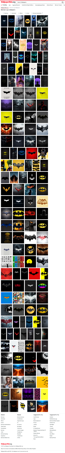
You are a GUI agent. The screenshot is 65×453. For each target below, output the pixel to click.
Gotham (51, 417)
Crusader (52, 428)
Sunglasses (19, 432)
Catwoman (19, 428)
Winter (21, 13)
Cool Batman (20, 418)
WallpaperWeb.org (4, 7)
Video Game (3, 426)
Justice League (20, 430)
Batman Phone (53, 437)
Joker (2, 432)
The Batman (19, 435)
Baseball (19, 433)
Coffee (18, 437)
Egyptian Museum (16, 5)
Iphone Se (36, 435)
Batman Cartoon (20, 417)
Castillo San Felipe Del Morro (27, 5)
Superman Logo (20, 420)
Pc (17, 422)
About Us (3, 448)
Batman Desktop (4, 433)
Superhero (3, 435)
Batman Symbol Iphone (38, 13)
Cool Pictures (36, 417)
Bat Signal (19, 426)
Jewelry (35, 424)
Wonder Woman (37, 433)
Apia (10, 5)
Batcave (6, 13)
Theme (51, 426)
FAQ (19, 448)
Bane (35, 438)
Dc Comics (19, 424)
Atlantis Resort (50, 5)
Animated (14, 13)
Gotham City (52, 422)
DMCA (16, 448)
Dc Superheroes (37, 428)
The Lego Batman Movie (38, 437)
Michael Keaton (53, 430)
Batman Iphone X (37, 420)
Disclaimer (12, 448)
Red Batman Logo (53, 418)
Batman (2, 430)
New (31, 448)
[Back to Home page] (8, 2)
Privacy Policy (23, 448)
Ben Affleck (52, 433)
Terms (28, 448)
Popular (33, 448)
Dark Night (52, 424)
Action (27, 13)
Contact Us (7, 448)
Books (35, 426)
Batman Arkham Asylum (55, 420)
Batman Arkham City (5, 437)
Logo (34, 418)
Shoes (51, 432)
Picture (35, 422)
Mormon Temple (58, 5)
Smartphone (3, 428)
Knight (51, 435)
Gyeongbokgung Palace (40, 5)
